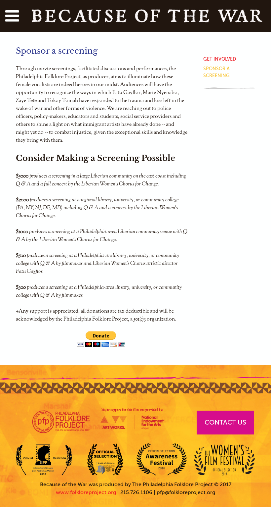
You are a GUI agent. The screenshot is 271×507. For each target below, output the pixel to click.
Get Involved (219, 59)
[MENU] (12, 20)
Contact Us (225, 422)
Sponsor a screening (216, 72)
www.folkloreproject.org (86, 492)
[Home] (146, 16)
